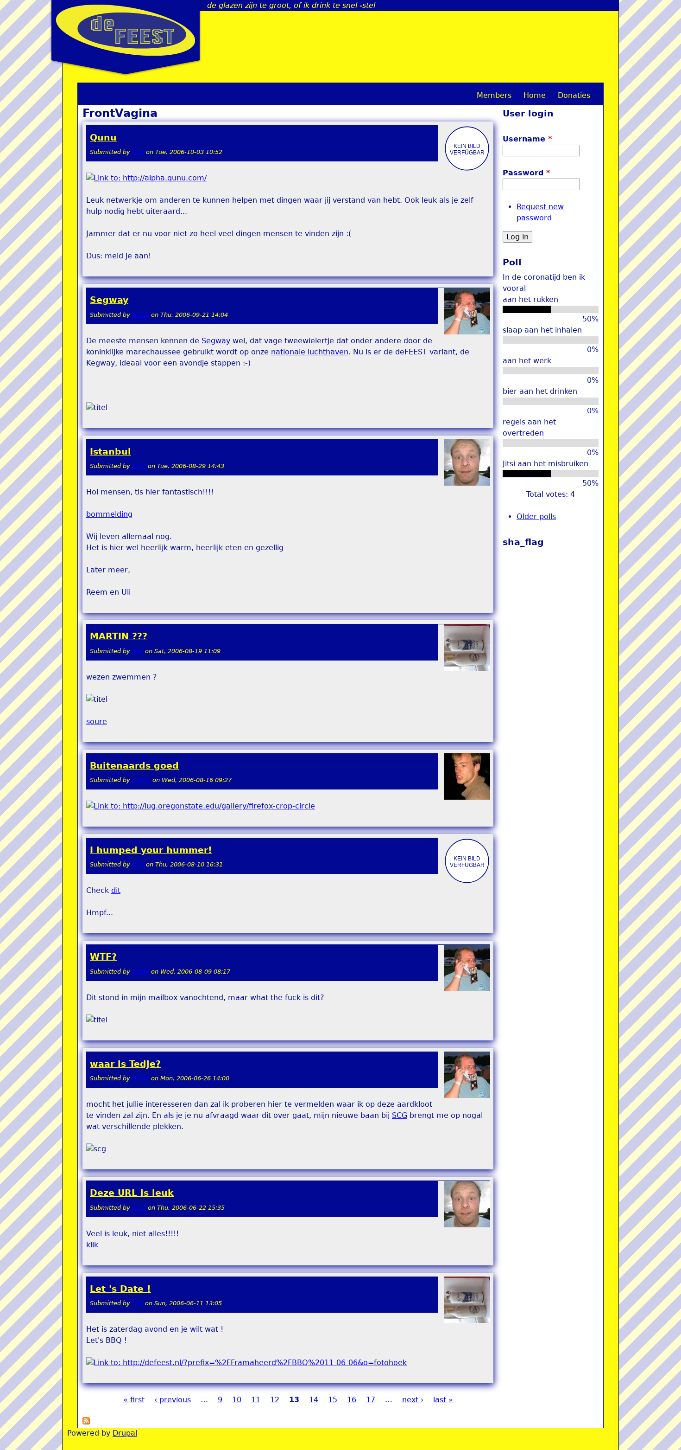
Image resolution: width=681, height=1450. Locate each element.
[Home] (125, 30)
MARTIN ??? (118, 636)
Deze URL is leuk (132, 1192)
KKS (138, 151)
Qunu (103, 137)
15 (332, 1399)
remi (139, 465)
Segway (109, 300)
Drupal (125, 1433)
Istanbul (110, 451)
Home (534, 95)
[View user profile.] (467, 169)
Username (527, 139)
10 (236, 1399)
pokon (141, 779)
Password (526, 172)
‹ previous (172, 1399)
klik (92, 1244)
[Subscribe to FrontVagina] (86, 1422)
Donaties (574, 95)
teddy (140, 314)
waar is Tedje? (125, 1064)
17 (370, 1399)
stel (137, 651)
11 (255, 1399)
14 (313, 1399)
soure (96, 721)
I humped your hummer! (151, 850)
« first (134, 1399)
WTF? (103, 956)
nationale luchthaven (309, 351)
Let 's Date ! (120, 1288)
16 (351, 1399)
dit (115, 890)
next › (412, 1399)
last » (443, 1399)
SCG (399, 1115)
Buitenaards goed (134, 765)
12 (274, 1399)
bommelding (109, 514)
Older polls (536, 516)
